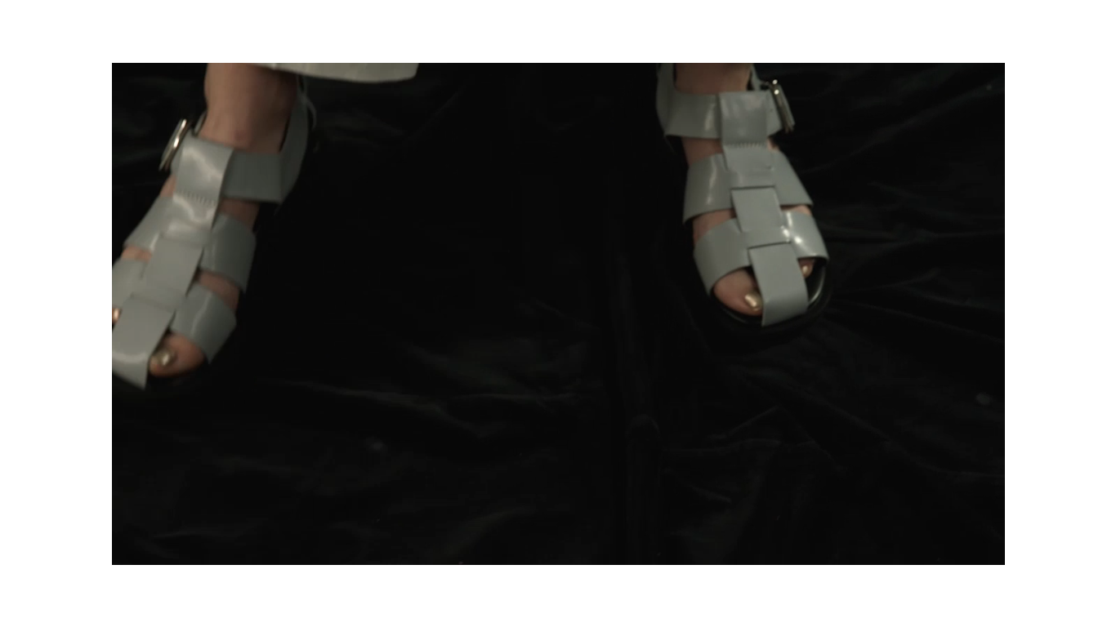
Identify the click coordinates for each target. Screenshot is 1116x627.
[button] (567, 313)
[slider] (540, 544)
